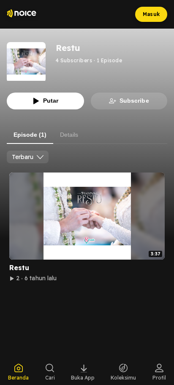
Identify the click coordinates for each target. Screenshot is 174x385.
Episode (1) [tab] (30, 134)
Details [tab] (69, 134)
